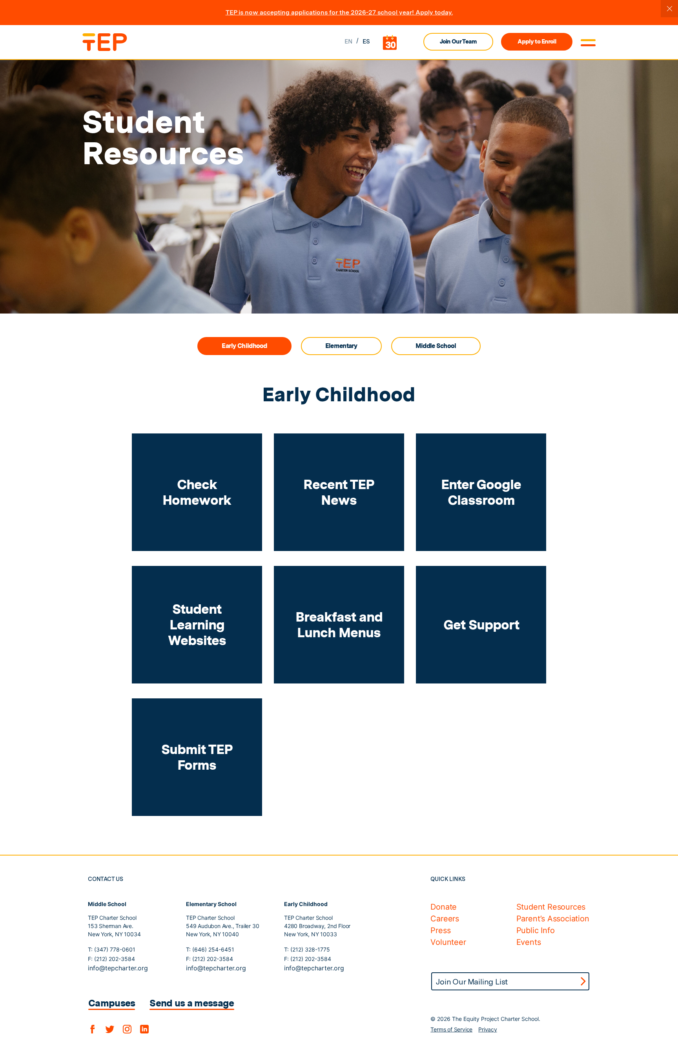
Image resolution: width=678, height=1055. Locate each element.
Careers (444, 918)
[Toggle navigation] (588, 43)
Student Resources (551, 907)
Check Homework (196, 492)
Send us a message (191, 1003)
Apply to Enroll (537, 41)
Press (440, 930)
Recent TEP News (338, 492)
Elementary (341, 346)
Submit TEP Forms (197, 757)
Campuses (111, 1003)
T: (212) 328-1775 (307, 949)
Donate (443, 907)
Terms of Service (451, 1029)
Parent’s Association (552, 918)
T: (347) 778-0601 (111, 949)
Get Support (481, 624)
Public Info (535, 930)
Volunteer (448, 942)
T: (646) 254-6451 (210, 949)
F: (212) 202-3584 (111, 958)
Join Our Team (458, 41)
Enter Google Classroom (481, 492)
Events (528, 942)
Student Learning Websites (197, 624)
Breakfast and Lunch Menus (339, 624)
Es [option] (366, 41)
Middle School (436, 346)
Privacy (487, 1029)
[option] (366, 41)
